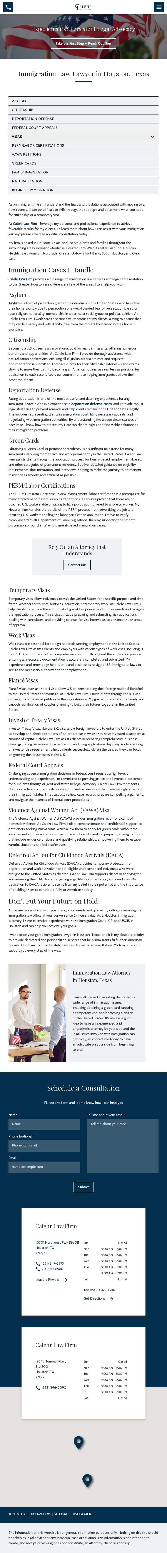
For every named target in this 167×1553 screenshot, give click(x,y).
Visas (17, 137)
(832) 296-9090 (53, 1387)
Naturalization (27, 181)
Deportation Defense (33, 119)
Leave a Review (47, 1280)
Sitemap (61, 1514)
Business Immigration (32, 190)
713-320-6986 (52, 1269)
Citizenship (22, 110)
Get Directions (95, 1298)
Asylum (19, 101)
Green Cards (24, 163)
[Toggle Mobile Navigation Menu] (159, 7)
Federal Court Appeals (35, 128)
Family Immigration (30, 172)
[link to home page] (83, 7)
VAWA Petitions (27, 154)
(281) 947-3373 (52, 1263)
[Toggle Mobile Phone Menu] (8, 7)
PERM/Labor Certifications (38, 145)
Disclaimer (81, 1514)
